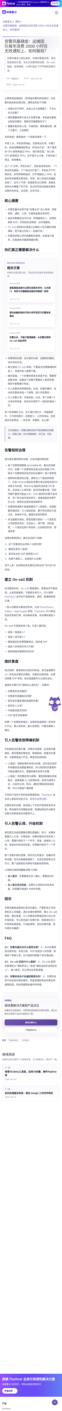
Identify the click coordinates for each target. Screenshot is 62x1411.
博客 (17, 21)
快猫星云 (7, 21)
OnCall (25, 1040)
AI (26, 780)
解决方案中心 (31, 1022)
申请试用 (9, 1390)
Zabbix (8, 611)
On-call (12, 227)
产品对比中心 (31, 1029)
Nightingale (20, 611)
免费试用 (41, 799)
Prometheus (46, 607)
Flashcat (6, 1408)
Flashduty (10, 596)
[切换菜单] (56, 12)
